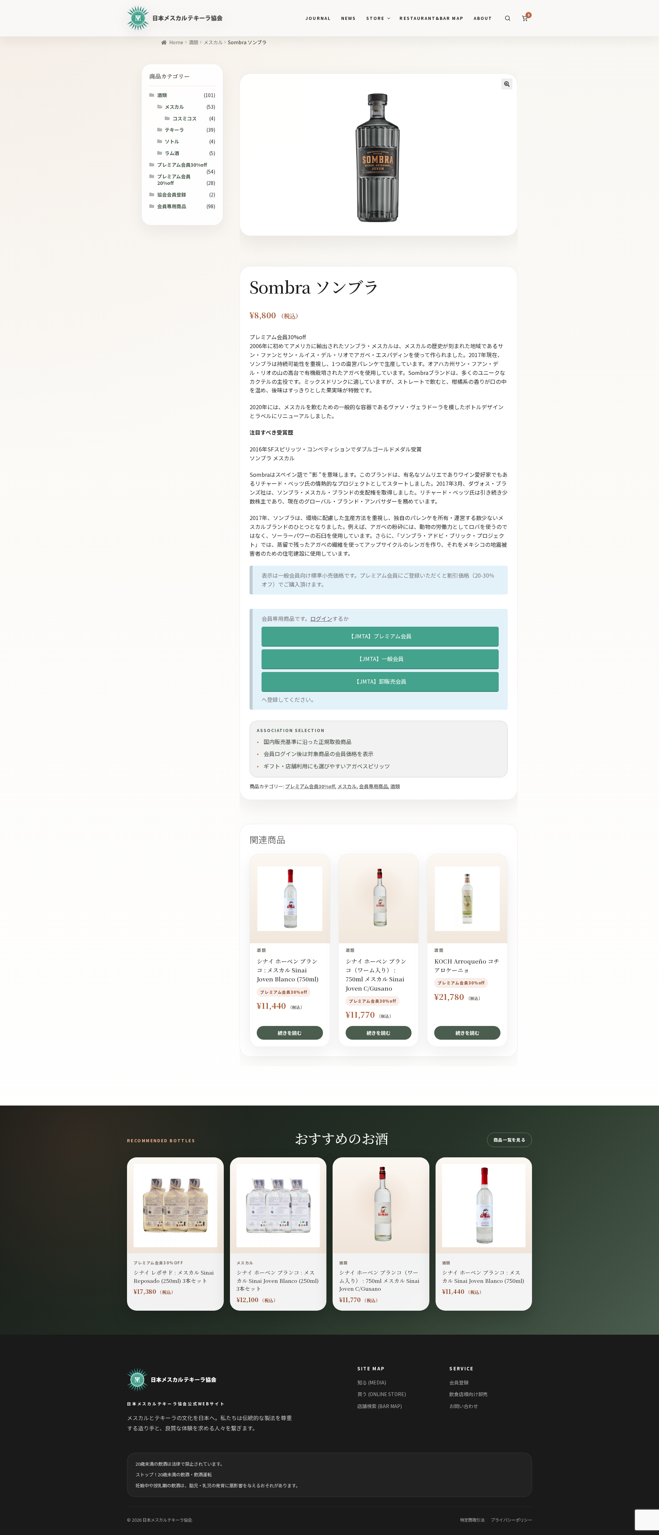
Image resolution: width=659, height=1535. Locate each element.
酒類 (193, 42)
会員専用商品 (373, 786)
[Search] (507, 18)
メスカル (213, 42)
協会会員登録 (171, 194)
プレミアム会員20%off (173, 180)
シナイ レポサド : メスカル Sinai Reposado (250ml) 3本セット (174, 1276)
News (348, 18)
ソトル (172, 141)
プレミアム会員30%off (310, 786)
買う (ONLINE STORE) (381, 1394)
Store (375, 18)
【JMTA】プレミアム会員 (380, 636)
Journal (318, 18)
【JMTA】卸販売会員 (380, 681)
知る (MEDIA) (371, 1382)
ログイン (321, 618)
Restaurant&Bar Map (431, 18)
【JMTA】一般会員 (380, 658)
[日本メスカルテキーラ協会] (179, 1379)
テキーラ (174, 129)
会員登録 (459, 1382)
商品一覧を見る (509, 1140)
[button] (506, 84)
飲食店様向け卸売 (468, 1394)
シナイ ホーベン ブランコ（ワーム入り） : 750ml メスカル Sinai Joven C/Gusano (379, 1280)
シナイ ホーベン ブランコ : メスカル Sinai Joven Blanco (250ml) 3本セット (277, 1280)
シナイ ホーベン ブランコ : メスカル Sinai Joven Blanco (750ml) (483, 1276)
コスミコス (185, 118)
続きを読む (290, 1032)
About (483, 18)
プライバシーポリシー (511, 1520)
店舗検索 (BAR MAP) (379, 1406)
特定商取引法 (472, 1520)
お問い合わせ (463, 1406)
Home (176, 42)
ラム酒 (172, 153)
